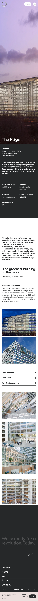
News (5, 572)
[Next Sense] (19, 590)
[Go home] (4, 4)
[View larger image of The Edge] (19, 322)
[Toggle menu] (34, 4)
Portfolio (6, 567)
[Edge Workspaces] (6, 590)
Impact (6, 576)
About (5, 580)
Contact (6, 585)
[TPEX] (31, 590)
